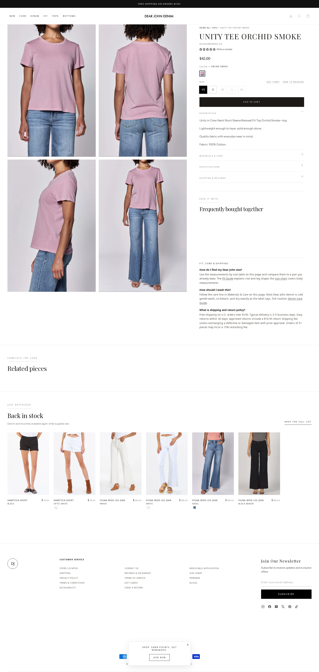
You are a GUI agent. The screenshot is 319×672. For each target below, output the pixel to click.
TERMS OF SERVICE (135, 577)
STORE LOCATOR (69, 568)
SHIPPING (65, 573)
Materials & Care (211, 156)
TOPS (55, 16)
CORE (22, 16)
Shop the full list (298, 421)
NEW (12, 16)
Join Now (159, 657)
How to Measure (293, 82)
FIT (46, 16)
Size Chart (273, 82)
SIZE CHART (196, 573)
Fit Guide (227, 278)
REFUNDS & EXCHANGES (138, 573)
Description (207, 113)
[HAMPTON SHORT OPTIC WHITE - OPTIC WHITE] (56, 507)
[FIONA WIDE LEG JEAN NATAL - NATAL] (194, 507)
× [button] (188, 644)
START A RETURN (134, 587)
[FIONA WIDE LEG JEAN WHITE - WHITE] (148, 507)
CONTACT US (132, 568)
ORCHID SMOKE (202, 73)
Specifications (209, 167)
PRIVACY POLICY (69, 577)
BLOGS (193, 582)
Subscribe (286, 594)
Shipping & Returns (212, 178)
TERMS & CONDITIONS (72, 582)
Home (202, 27)
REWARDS (195, 577)
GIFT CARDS (131, 582)
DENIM (35, 16)
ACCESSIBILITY (68, 587)
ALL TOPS (212, 27)
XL (242, 89)
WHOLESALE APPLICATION (204, 568)
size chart (281, 278)
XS (203, 89)
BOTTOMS (69, 16)
